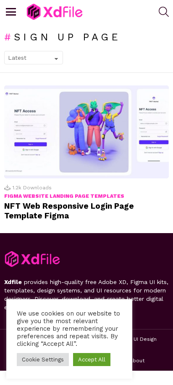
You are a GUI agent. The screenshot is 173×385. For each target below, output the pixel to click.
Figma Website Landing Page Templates (64, 196)
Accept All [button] (91, 359)
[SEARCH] (164, 11)
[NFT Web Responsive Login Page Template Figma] (86, 131)
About (136, 361)
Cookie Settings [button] (43, 359)
